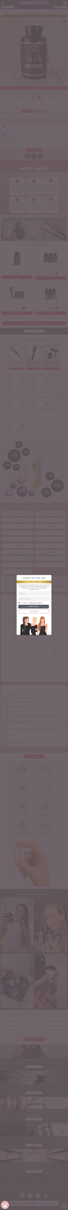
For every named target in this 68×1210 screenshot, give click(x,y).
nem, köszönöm (34, 611)
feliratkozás (34, 606)
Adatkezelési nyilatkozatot (36, 602)
